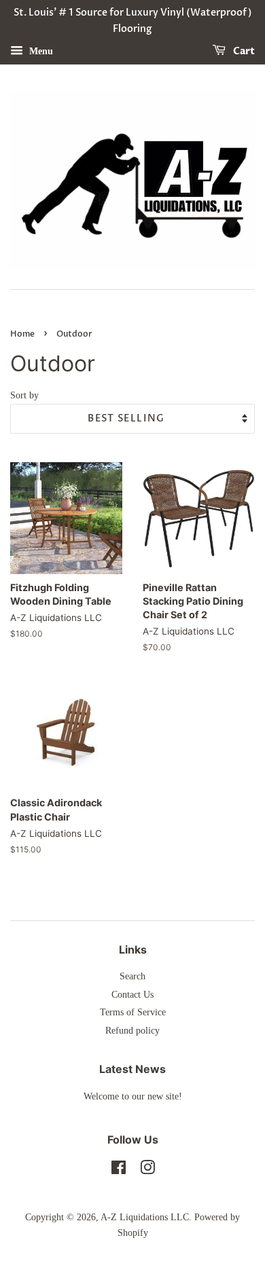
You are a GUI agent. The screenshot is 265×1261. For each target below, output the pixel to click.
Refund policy (132, 1030)
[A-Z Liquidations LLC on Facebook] (118, 1170)
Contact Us (132, 995)
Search (132, 976)
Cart (243, 51)
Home (22, 333)
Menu (39, 50)
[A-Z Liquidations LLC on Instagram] (147, 1170)
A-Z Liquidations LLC (145, 1217)
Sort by (24, 395)
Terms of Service (133, 1012)
